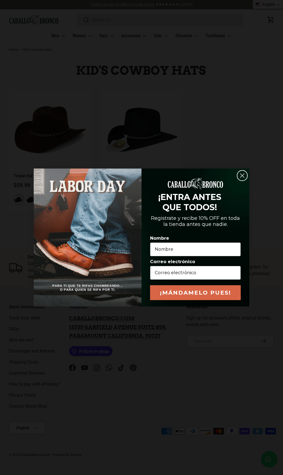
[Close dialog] (242, 175)
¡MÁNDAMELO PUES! (195, 292)
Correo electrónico (172, 261)
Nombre (159, 238)
